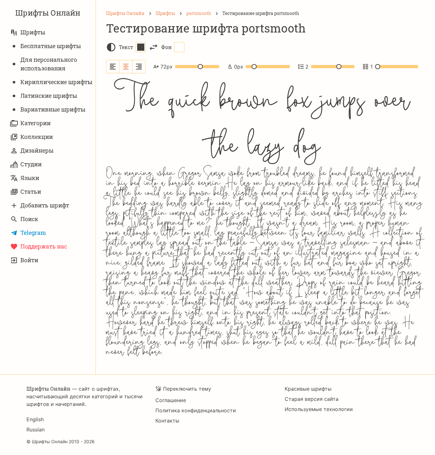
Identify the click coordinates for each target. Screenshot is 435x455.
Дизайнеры (36, 150)
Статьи (30, 191)
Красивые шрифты (308, 389)
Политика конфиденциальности (195, 410)
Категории (35, 123)
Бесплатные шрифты (50, 46)
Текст (126, 47)
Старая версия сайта (312, 399)
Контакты (167, 420)
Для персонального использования (48, 64)
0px (238, 66)
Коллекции (36, 137)
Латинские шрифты (48, 95)
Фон (166, 47)
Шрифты (32, 32)
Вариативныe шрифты (52, 109)
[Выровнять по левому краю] (112, 66)
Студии (31, 164)
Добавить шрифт (44, 205)
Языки (29, 178)
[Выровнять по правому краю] (138, 66)
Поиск (29, 219)
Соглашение (170, 400)
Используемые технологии (319, 409)
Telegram (33, 232)
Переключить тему (187, 389)
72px (166, 66)
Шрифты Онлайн (47, 13)
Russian (35, 429)
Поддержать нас (43, 246)
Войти (29, 260)
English (35, 419)
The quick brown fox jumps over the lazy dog (265, 122)
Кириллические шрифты (56, 82)
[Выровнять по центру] (125, 66)
